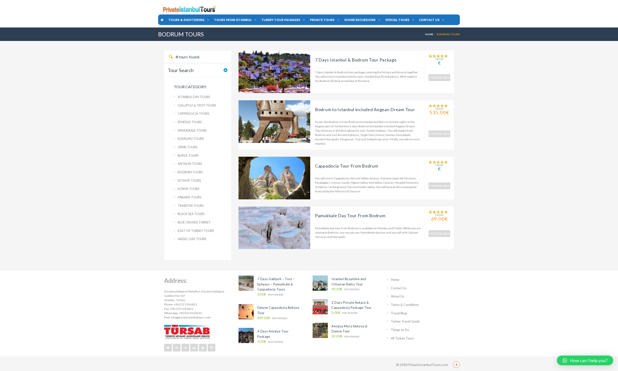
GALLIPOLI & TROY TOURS (197, 105)
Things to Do (400, 330)
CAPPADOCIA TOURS (193, 113)
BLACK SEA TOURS (191, 214)
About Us (397, 296)
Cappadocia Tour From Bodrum (346, 166)
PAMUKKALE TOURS (192, 130)
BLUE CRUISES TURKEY (194, 222)
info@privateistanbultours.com (191, 317)
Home (429, 34)
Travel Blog (399, 313)
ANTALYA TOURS (190, 164)
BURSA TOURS (188, 155)
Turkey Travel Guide (405, 321)
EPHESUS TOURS (190, 122)
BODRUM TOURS (190, 172)
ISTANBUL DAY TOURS (194, 97)
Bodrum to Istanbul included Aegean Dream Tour (365, 109)
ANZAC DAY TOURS (192, 239)
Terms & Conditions (405, 305)
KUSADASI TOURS (191, 139)
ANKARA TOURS (189, 197)
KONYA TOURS (188, 189)
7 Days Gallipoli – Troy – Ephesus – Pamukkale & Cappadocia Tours (276, 284)
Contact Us (399, 288)
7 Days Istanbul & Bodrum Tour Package (356, 59)
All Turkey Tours (402, 338)
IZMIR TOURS (187, 147)
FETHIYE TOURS (189, 180)
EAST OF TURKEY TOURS (196, 231)
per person (270, 294)
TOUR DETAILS (439, 77)
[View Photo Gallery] (274, 71)
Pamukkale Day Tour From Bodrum (350, 215)
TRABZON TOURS (191, 206)
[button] (585, 360)
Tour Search (181, 70)
